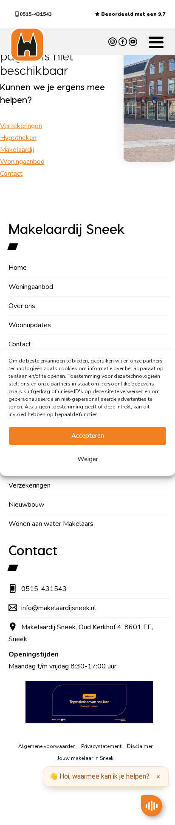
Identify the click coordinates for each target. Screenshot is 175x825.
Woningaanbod (22, 161)
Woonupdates (29, 325)
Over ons (21, 306)
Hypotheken (18, 138)
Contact (11, 173)
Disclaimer (139, 746)
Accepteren (87, 435)
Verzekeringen (21, 126)
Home (17, 267)
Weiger (87, 459)
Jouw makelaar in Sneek (85, 758)
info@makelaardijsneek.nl (58, 608)
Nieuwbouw (26, 504)
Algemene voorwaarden (47, 746)
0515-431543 (36, 14)
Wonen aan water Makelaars (50, 523)
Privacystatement (101, 746)
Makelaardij (17, 149)
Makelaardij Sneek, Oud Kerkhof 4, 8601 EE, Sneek (80, 633)
